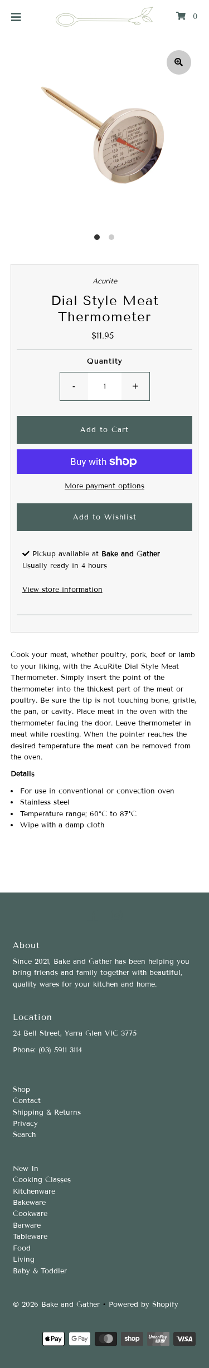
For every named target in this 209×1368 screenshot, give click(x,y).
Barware (27, 1225)
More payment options (104, 486)
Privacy (25, 1123)
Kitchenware (34, 1191)
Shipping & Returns (47, 1112)
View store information (62, 589)
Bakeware (29, 1202)
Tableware (30, 1236)
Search (24, 1134)
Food (22, 1248)
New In (25, 1168)
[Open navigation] (16, 17)
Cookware (30, 1213)
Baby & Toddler (40, 1271)
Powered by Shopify (143, 1304)
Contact (27, 1100)
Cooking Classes (42, 1179)
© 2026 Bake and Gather (56, 1304)
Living (24, 1259)
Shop (21, 1089)
